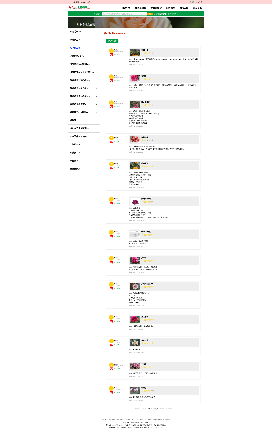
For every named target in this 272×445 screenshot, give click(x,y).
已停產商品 (75, 169)
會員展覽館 (140, 8)
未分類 (74, 160)
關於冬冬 (126, 8)
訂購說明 (170, 8)
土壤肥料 (75, 144)
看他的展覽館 (112, 41)
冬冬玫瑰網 (75, 2)
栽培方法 (184, 8)
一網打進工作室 (158, 427)
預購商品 (75, 39)
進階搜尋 (162, 14)
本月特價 (75, 31)
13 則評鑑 (117, 54)
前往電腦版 (166, 419)
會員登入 (191, 2)
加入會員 (199, 2)
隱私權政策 (148, 419)
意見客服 (197, 8)
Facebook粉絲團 (85, 2)
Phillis (116, 50)
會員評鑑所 (156, 8)
